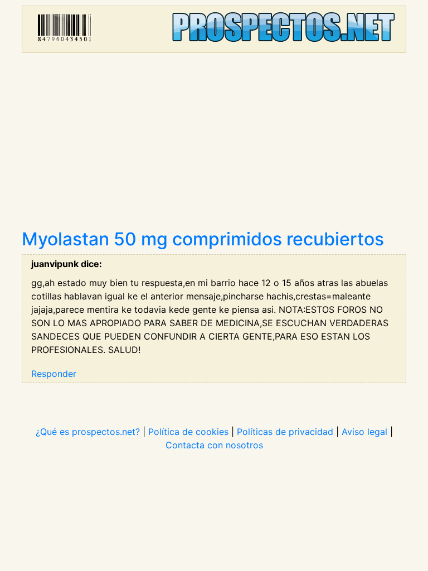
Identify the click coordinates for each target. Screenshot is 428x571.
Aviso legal (364, 431)
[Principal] (214, 29)
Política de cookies (188, 431)
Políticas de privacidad (285, 431)
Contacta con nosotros (214, 445)
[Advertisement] (214, 145)
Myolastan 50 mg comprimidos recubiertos (203, 239)
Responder (53, 373)
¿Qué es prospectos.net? (88, 431)
